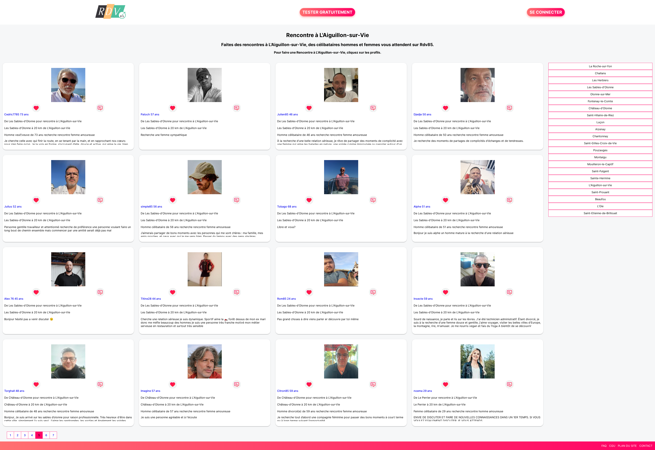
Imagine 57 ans (150, 390)
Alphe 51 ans (422, 206)
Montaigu (600, 157)
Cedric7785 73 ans (16, 114)
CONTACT (645, 445)
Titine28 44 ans (151, 298)
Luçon (600, 122)
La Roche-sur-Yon (600, 66)
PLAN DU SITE (627, 445)
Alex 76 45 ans (13, 298)
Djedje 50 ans (422, 114)
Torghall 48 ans (14, 390)
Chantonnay (600, 136)
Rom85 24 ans (286, 298)
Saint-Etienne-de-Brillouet (600, 213)
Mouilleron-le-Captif (600, 164)
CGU (612, 445)
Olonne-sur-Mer (600, 94)
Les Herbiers (600, 80)
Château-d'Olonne (600, 108)
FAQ (604, 445)
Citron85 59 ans (287, 390)
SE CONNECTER (546, 12)
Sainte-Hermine (600, 178)
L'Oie (600, 206)
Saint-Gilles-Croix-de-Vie (600, 143)
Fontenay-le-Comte (600, 101)
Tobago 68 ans (287, 206)
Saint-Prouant (600, 192)
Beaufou (600, 199)
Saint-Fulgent (600, 171)
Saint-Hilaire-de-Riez (600, 115)
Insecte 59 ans (423, 298)
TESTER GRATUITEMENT (327, 12)
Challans (600, 73)
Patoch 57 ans (150, 114)
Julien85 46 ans (287, 114)
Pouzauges (600, 150)
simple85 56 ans (151, 206)
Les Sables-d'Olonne (600, 87)
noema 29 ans (423, 390)
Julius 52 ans (13, 206)
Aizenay (600, 129)
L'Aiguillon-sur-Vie (600, 185)
